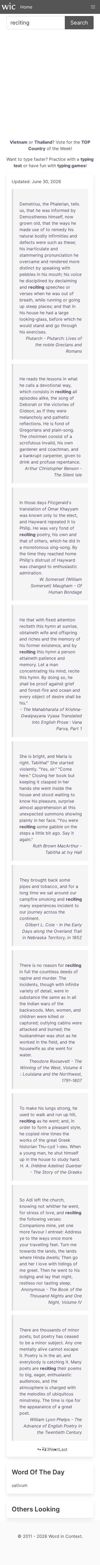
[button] (93, 7)
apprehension (48, 807)
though (47, 984)
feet (54, 1244)
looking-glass (33, 319)
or (68, 287)
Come (66, 769)
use (35, 229)
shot (60, 1035)
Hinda (39, 1257)
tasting (51, 1283)
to (48, 229)
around (61, 892)
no (39, 965)
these (69, 242)
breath (26, 300)
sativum (19, 1485)
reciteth (27, 626)
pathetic (61, 417)
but (71, 775)
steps (24, 833)
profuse (47, 462)
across (50, 912)
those (29, 502)
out (64, 293)
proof (41, 683)
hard (74, 1159)
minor (73, 1330)
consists (41, 391)
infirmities (58, 236)
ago (56, 833)
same (54, 997)
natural (26, 236)
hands (25, 788)
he (38, 210)
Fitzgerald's (59, 502)
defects (27, 242)
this (39, 626)
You (63, 820)
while (40, 300)
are (35, 1330)
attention (66, 619)
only (47, 515)
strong (63, 1108)
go (57, 325)
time (31, 553)
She (23, 756)
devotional (50, 385)
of (42, 229)
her (52, 775)
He (22, 378)
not (41, 1206)
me (73, 1244)
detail (45, 990)
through (69, 325)
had (49, 312)
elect (72, 515)
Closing (39, 775)
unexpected (31, 813)
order (24, 1127)
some (42, 826)
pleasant (60, 1127)
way (66, 385)
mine (51, 1225)
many (24, 905)
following (36, 1219)
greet (32, 1270)
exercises (35, 332)
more (74, 261)
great (51, 1140)
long (23, 892)
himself (55, 216)
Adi (29, 1199)
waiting (62, 794)
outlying (48, 1022)
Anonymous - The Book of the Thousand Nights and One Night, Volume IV (51, 1296)
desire (58, 696)
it (68, 521)
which (69, 319)
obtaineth (29, 632)
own (68, 442)
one (69, 1225)
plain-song (62, 430)
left (37, 1199)
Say (66, 833)
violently (27, 769)
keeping (27, 781)
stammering (31, 255)
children (27, 1016)
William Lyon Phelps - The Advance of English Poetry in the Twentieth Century (52, 1426)
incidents (28, 984)
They (24, 880)
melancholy (30, 417)
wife (44, 632)
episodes (28, 398)
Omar (53, 509)
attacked (28, 1029)
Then (66, 1257)
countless (49, 971)
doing (53, 677)
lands (50, 1251)
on (66, 826)
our (73, 892)
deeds (66, 971)
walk (40, 1114)
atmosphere (31, 1387)
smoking (47, 899)
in (38, 274)
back (53, 880)
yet (61, 1225)
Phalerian (59, 204)
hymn (50, 626)
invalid (48, 442)
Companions (32, 1225)
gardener (28, 449)
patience (47, 658)
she (36, 788)
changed (37, 566)
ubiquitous (62, 1394)
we (43, 892)
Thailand (43, 142)
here (23, 775)
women (63, 1010)
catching (55, 1362)
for (71, 886)
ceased (71, 1336)
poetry (43, 534)
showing (73, 813)
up (22, 306)
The (23, 436)
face (50, 820)
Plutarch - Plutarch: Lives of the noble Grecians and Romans (54, 345)
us (21, 210)
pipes (24, 886)
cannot (55, 1349)
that (30, 210)
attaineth (28, 658)
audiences (29, 1381)
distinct (26, 268)
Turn (64, 1244)
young (29, 1153)
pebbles (27, 274)
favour (37, 1231)
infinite (72, 984)
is (51, 423)
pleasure (47, 801)
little (39, 833)
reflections (30, 423)
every (25, 696)
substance (29, 997)
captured (28, 1022)
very (53, 528)
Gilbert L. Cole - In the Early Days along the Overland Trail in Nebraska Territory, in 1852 (52, 931)
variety (26, 990)
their (61, 1368)
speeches (55, 287)
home (70, 553)
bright (39, 756)
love (50, 1212)
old (37, 223)
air (58, 1355)
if (43, 410)
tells (75, 204)
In (21, 502)
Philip (24, 528)
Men (49, 1010)
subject (55, 1342)
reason (50, 965)
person (68, 651)
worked (27, 1042)
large (63, 312)
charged (57, 1387)
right (24, 762)
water (25, 1054)
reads (32, 378)
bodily (41, 236)
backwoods (31, 1010)
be (32, 683)
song (63, 398)
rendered (59, 261)
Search (79, 22)
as (60, 242)
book (61, 775)
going (74, 300)
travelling (39, 1244)
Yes (43, 769)
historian (28, 1146)
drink (24, 462)
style (75, 1127)
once (56, 1238)
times (55, 1133)
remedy (59, 229)
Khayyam (69, 509)
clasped (49, 781)
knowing (28, 1206)
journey (34, 912)
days (41, 502)
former (33, 645)
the (45, 204)
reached (55, 553)
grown (25, 223)
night (66, 1276)
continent (28, 918)
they (50, 410)
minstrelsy (29, 1400)
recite (73, 671)
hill (72, 1114)
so (63, 677)
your (24, 1244)
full (27, 971)
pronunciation (58, 255)
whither (53, 1206)
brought (39, 880)
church (56, 1199)
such (52, 242)
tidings (65, 1263)
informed (60, 210)
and (73, 236)
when (39, 293)
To (22, 1108)
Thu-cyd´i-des (52, 1146)
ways (64, 223)
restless (27, 1283)
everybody (30, 1362)
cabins (64, 1022)
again (24, 839)
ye (21, 1238)
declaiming (66, 280)
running (54, 300)
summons (54, 813)
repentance (68, 462)
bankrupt (32, 455)
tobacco (49, 886)
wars (45, 1003)
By (74, 547)
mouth (55, 274)
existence (51, 645)
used (24, 1114)
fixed (51, 619)
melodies (36, 1394)
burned (54, 1029)
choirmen (37, 436)
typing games (71, 165)
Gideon (26, 410)
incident (65, 905)
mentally (28, 1349)
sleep (64, 1283)
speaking (51, 268)
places (44, 306)
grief (69, 683)
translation (30, 509)
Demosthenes (33, 216)
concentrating (33, 671)
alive (42, 1349)
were (41, 242)
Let (41, 664)
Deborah (28, 404)
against (56, 683)
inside (58, 788)
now (69, 216)
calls (30, 385)
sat (50, 892)
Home (26, 7)
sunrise (69, 626)
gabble (56, 826)
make (31, 1108)
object (38, 696)
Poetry (31, 1355)
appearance (39, 1406)
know (24, 801)
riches (34, 639)
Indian (33, 1003)
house (32, 312)
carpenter (52, 455)
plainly (26, 820)
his (71, 229)
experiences (44, 905)
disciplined (36, 280)
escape (71, 1349)
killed (53, 1016)
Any (69, 1342)
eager (39, 1374)
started (66, 762)
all (75, 391)
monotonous (36, 547)
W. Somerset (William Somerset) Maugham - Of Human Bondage (56, 586)
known (35, 515)
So (22, 1199)
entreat (55, 1231)
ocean (65, 690)
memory (66, 639)
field (53, 1042)
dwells (52, 1257)
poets (25, 1336)
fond (59, 423)
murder (49, 978)
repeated (57, 521)
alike (43, 398)
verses (26, 293)
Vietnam (18, 142)
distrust (42, 560)
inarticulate (37, 248)
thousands (50, 1330)
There (25, 965)
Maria (61, 756)
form (42, 1127)
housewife (29, 1048)
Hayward (37, 521)
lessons (54, 378)
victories (60, 404)
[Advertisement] (50, 86)
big (28, 1374)
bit (48, 833)
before (55, 319)
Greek (64, 1140)
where (25, 1257)
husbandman (32, 1035)
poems (74, 1368)
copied (32, 1133)
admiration (30, 573)
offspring (68, 632)
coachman (58, 449)
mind (61, 671)
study (63, 1159)
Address (73, 1231)
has (59, 1336)
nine (45, 1133)
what (73, 378)
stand (38, 325)
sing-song (60, 547)
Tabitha (38, 762)
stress (33, 1212)
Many (76, 1362)
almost (26, 807)
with (66, 268)
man (54, 664)
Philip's (26, 560)
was (46, 210)
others (40, 541)
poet (24, 1413)
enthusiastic (65, 566)
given (69, 455)
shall (24, 683)
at (59, 626)
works (25, 1140)
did (72, 541)
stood (47, 794)
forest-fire (38, 690)
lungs (50, 1108)
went (46, 788)
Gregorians (30, 430)
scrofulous (30, 442)
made (25, 229)
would (25, 325)
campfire (28, 899)
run (58, 1114)
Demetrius (29, 204)
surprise (66, 801)
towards (27, 1251)
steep (31, 306)
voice (76, 274)
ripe (69, 1400)
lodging (27, 1276)
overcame (29, 261)
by (73, 210)
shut (58, 1153)
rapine (25, 978)
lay (48, 1276)
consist (55, 436)
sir (52, 769)
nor (39, 1283)
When (75, 1146)
